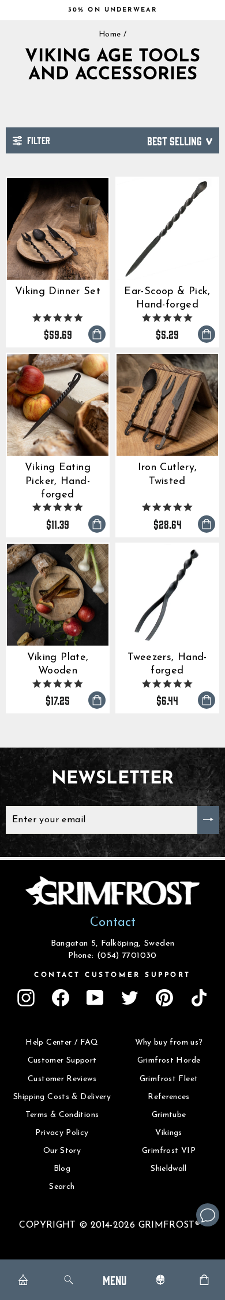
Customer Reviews (62, 1079)
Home (110, 34)
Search (61, 1186)
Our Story (62, 1151)
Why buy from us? (169, 1042)
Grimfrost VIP (169, 1151)
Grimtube (169, 1115)
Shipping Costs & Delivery (62, 1097)
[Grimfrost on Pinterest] (164, 997)
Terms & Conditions (62, 1115)
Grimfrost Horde (169, 1060)
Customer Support (62, 1060)
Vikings (168, 1133)
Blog (62, 1168)
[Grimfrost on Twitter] (129, 997)
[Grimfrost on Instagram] (26, 997)
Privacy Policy (61, 1133)
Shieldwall (169, 1168)
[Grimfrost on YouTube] (95, 997)
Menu (114, 1279)
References (169, 1097)
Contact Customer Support (112, 975)
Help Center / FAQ (61, 1042)
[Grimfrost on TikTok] (199, 997)
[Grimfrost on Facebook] (60, 997)
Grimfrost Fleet (169, 1079)
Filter (37, 139)
